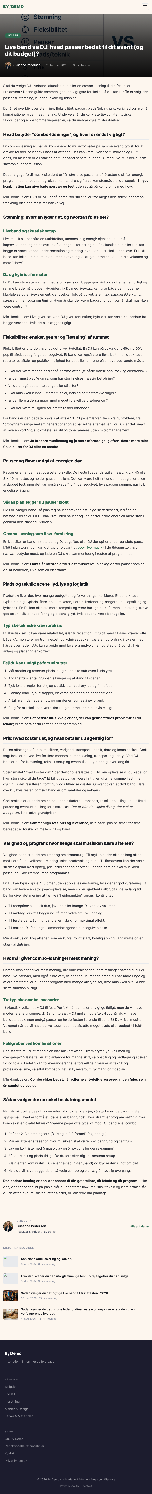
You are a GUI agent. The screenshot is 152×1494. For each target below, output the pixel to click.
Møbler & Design (16, 1409)
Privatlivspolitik (16, 1461)
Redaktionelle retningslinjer (24, 1446)
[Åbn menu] (145, 6)
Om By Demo (14, 1439)
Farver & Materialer (19, 1416)
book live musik (90, 547)
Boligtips (11, 1387)
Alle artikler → (139, 1226)
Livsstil (13, 35)
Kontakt (10, 1453)
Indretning (12, 1401)
